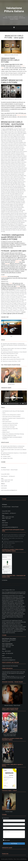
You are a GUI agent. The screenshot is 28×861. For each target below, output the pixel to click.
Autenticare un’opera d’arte (8, 361)
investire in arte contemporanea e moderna (11, 414)
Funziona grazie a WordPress (7, 859)
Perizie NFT (4, 430)
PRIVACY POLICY (6, 432)
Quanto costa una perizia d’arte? (9, 359)
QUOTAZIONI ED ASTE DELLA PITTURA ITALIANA (13, 411)
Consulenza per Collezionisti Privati (9, 425)
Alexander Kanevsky (19, 676)
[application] (14, 397)
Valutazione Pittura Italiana (14, 9)
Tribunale (17, 262)
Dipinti (3, 412)
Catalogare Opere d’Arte (8, 357)
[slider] (13, 403)
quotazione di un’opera (21, 115)
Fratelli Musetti (4, 276)
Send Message (14, 843)
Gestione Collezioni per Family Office (10, 428)
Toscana (18, 286)
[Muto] (23, 403)
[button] (14, 397)
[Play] (3, 403)
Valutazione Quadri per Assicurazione (10, 423)
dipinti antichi (18, 260)
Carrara (10, 283)
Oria (17, 859)
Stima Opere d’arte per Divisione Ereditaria (11, 416)
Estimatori (7, 263)
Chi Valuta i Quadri (6, 355)
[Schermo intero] (25, 403)
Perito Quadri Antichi (6, 421)
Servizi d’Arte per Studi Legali (8, 426)
